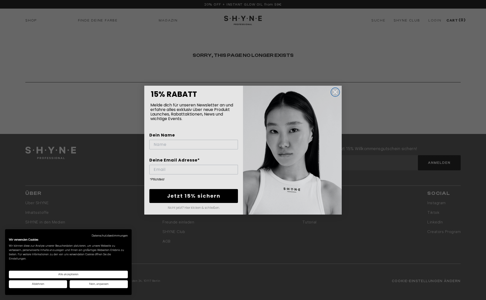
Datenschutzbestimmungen (110, 235)
